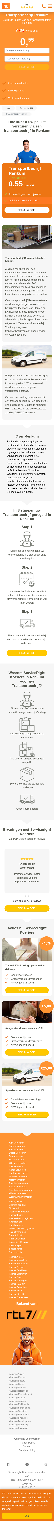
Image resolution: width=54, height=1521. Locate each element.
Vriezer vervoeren (17, 1193)
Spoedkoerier (15, 1248)
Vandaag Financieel (18, 1417)
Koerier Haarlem (17, 1284)
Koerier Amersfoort (18, 1260)
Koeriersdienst (16, 1221)
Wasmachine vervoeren (20, 1196)
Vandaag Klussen (17, 1377)
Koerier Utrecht (16, 1294)
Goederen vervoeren (19, 1211)
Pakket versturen (17, 1232)
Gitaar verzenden (17, 1163)
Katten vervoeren (17, 1169)
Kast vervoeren (16, 1166)
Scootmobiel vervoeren (20, 1190)
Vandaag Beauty (17, 1380)
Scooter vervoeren (18, 1186)
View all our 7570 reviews (27, 901)
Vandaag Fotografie (18, 1428)
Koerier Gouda (16, 1277)
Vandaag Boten (16, 1384)
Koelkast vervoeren (18, 1173)
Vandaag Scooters (18, 1411)
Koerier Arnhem (16, 1267)
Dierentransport (16, 1156)
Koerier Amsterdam (18, 1263)
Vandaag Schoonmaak (20, 1407)
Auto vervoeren (16, 1142)
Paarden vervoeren (18, 1183)
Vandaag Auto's (16, 1374)
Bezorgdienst (15, 1201)
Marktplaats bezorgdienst (21, 1228)
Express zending (17, 1205)
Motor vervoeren (17, 1180)
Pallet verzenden (17, 1238)
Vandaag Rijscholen (18, 1390)
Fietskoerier (15, 1208)
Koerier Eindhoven (18, 1274)
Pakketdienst (15, 1235)
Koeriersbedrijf (16, 1215)
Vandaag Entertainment (20, 1394)
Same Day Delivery (18, 1242)
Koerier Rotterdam (18, 1287)
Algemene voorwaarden (27, 1438)
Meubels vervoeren (18, 1176)
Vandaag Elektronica (19, 1414)
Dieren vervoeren (17, 1152)
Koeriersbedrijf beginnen (21, 1218)
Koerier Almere (16, 1257)
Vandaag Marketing (18, 1424)
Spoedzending (16, 1252)
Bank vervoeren (17, 1146)
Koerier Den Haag (18, 1270)
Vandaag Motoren (17, 1387)
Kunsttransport (16, 1225)
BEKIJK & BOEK (27, 210)
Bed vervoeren (16, 1149)
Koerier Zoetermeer (18, 1297)
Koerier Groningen (18, 1280)
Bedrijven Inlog (27, 1450)
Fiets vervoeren (16, 1159)
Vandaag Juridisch (18, 1401)
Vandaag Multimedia (19, 1404)
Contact (27, 1446)
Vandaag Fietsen (17, 1397)
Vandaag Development (20, 1421)
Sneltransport (15, 1245)
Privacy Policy (27, 1442)
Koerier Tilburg (16, 1290)
